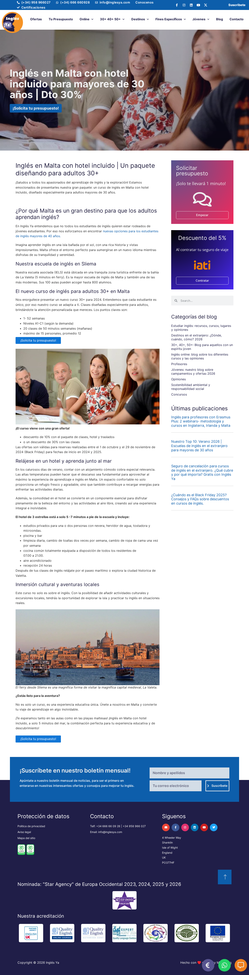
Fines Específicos (168, 19)
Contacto (237, 19)
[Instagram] (184, 5)
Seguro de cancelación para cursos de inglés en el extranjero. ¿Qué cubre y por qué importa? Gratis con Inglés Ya (202, 472)
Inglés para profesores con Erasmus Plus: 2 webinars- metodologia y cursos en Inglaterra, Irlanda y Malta (200, 421)
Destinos (138, 19)
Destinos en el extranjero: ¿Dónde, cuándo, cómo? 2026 (196, 337)
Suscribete (236, 5)
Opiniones (178, 379)
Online (84, 19)
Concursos (179, 394)
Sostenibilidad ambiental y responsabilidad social (190, 387)
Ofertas (36, 19)
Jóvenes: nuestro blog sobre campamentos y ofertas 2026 (193, 371)
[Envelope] (166, 827)
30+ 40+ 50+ (110, 19)
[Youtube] (198, 5)
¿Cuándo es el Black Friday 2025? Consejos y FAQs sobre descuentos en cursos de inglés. (200, 499)
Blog (219, 19)
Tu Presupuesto (61, 19)
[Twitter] (213, 827)
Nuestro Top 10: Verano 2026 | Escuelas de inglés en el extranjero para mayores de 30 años (199, 445)
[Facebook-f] (177, 5)
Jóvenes (198, 19)
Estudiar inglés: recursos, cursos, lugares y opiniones (201, 328)
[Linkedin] (191, 5)
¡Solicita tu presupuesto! (38, 340)
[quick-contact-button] (208, 965)
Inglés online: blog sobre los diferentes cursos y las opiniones (199, 356)
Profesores (179, 364)
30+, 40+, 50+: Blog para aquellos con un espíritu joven (202, 347)
